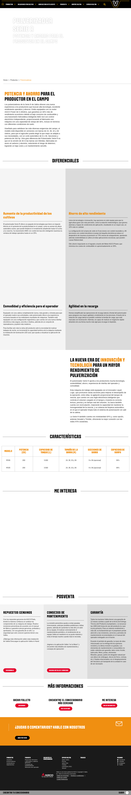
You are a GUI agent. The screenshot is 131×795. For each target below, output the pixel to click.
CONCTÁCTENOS (22, 738)
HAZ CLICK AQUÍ (65, 708)
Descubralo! (10, 670)
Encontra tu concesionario (16, 793)
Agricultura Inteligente (46, 4)
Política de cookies (62, 777)
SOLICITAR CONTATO (109, 705)
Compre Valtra (76, 4)
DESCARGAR (21, 705)
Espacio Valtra (91, 4)
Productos (9, 4)
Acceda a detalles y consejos (58, 670)
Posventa (63, 4)
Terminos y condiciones (77, 775)
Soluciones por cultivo (26, 4)
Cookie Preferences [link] (62, 779)
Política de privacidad (63, 775)
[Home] (3, 4)
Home (5, 80)
